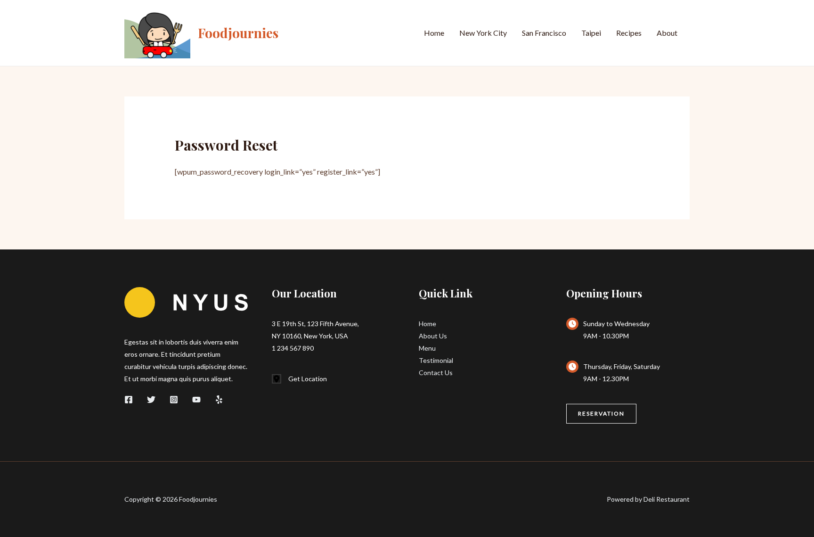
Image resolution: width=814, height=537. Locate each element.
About (667, 32)
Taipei (591, 32)
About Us (433, 336)
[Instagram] (174, 399)
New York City (483, 32)
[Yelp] (219, 399)
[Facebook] (128, 399)
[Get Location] (299, 379)
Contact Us (436, 373)
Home (434, 32)
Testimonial (436, 360)
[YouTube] (196, 399)
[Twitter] (151, 399)
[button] (601, 414)
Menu (427, 348)
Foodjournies (238, 32)
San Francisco (544, 32)
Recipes (629, 32)
